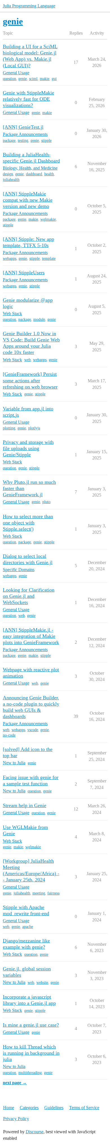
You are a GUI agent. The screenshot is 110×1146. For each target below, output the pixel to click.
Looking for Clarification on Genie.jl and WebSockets (28, 596)
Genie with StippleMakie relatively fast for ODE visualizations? (28, 99)
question (9, 79)
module (39, 319)
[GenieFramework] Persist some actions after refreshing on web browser (30, 380)
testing (23, 140)
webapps (9, 258)
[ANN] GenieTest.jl (23, 127)
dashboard (34, 174)
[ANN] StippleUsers (24, 272)
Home (8, 1107)
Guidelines (53, 1107)
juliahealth (11, 180)
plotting (9, 428)
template (49, 258)
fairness (53, 893)
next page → (15, 1082)
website (42, 982)
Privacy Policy (16, 1118)
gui (54, 79)
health (49, 174)
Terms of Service (84, 1107)
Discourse (34, 1131)
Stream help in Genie (24, 805)
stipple (46, 140)
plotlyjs (34, 428)
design (8, 174)
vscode (32, 730)
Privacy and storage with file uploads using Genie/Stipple (28, 448)
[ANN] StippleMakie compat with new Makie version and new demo (27, 200)
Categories (29, 1107)
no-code (9, 735)
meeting (38, 893)
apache (27, 927)
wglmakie (48, 219)
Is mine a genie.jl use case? (31, 1025)
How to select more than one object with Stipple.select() (28, 523)
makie (44, 79)
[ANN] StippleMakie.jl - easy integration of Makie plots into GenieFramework (31, 636)
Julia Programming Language (29, 5)
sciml (33, 79)
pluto (46, 502)
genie (22, 79)
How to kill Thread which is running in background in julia (31, 1053)
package (9, 140)
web (27, 360)
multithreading (30, 1073)
